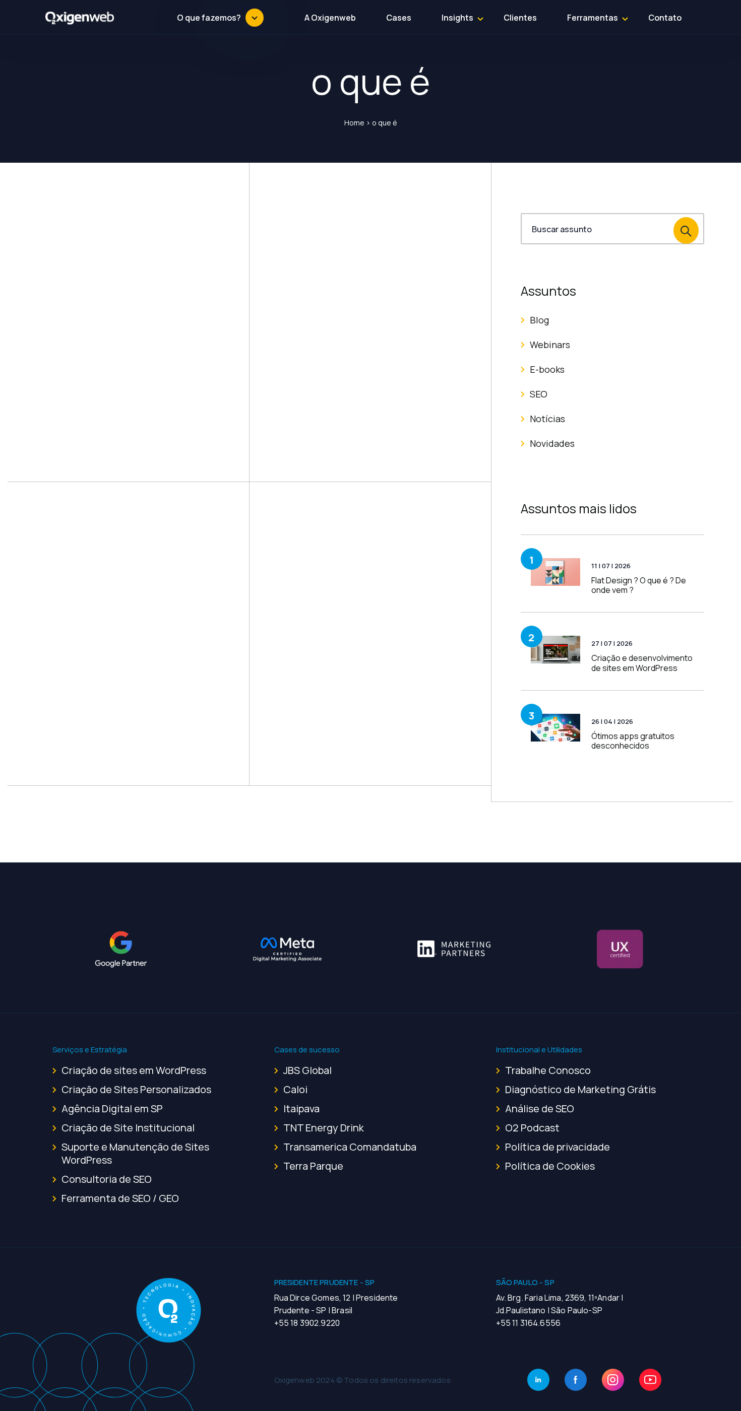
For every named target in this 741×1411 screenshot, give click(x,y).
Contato (665, 17)
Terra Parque (313, 1166)
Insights (457, 17)
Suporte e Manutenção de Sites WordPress (135, 1153)
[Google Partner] (121, 949)
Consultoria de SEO (106, 1179)
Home (354, 122)
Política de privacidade (557, 1147)
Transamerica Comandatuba (349, 1147)
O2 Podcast (532, 1127)
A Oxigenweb (330, 17)
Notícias (547, 419)
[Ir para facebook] (576, 1380)
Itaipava (301, 1108)
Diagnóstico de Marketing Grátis (580, 1089)
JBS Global (307, 1070)
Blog (539, 320)
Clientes (520, 17)
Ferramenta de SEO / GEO (120, 1198)
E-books (547, 369)
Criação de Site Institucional (128, 1127)
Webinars (550, 345)
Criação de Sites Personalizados (136, 1089)
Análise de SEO (539, 1108)
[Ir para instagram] (613, 1380)
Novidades (552, 443)
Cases (398, 17)
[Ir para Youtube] (650, 1380)
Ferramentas (592, 17)
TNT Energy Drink (323, 1127)
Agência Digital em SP (112, 1108)
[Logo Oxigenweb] (80, 18)
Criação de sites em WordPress (133, 1070)
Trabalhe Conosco (548, 1070)
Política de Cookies (550, 1166)
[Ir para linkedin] (538, 1380)
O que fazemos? (209, 17)
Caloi (295, 1089)
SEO (538, 394)
